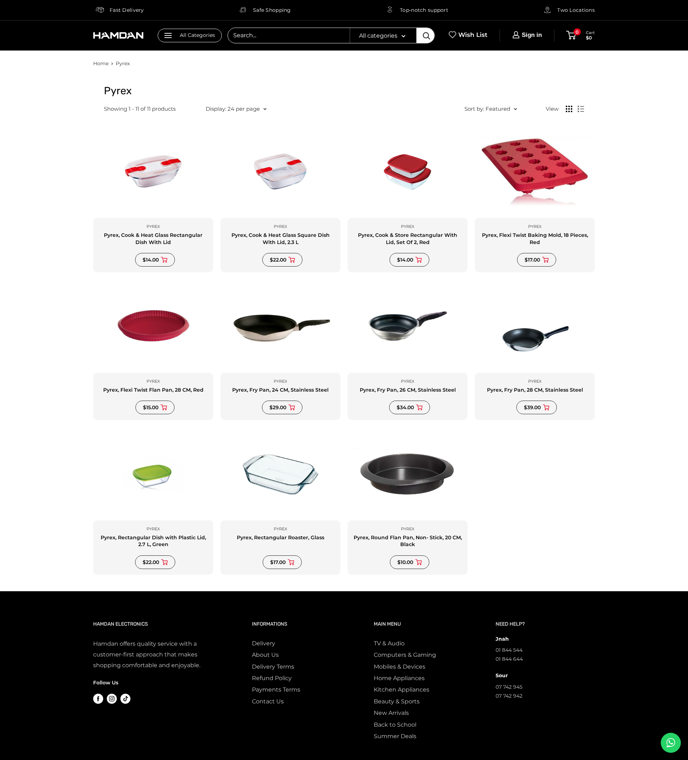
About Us (265, 654)
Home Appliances (399, 678)
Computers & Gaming (405, 654)
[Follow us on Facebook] (98, 698)
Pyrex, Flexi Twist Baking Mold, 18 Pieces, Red (535, 238)
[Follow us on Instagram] (112, 698)
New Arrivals (391, 712)
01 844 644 (509, 659)
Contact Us (268, 701)
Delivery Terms (273, 666)
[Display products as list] (581, 109)
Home (101, 63)
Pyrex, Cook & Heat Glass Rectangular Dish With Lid (153, 238)
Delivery (263, 643)
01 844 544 (509, 650)
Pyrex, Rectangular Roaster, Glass (280, 537)
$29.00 (277, 407)
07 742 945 (509, 687)
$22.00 (278, 260)
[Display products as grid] (569, 109)
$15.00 (150, 407)
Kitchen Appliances (401, 689)
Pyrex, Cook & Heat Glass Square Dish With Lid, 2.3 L (280, 238)
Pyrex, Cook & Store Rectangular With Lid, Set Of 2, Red (407, 238)
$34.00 (405, 407)
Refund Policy (272, 678)
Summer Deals (395, 736)
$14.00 (151, 260)
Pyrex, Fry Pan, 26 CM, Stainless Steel (408, 390)
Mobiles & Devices (399, 666)
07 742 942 (509, 696)
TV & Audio (389, 643)
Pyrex (123, 63)
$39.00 (532, 407)
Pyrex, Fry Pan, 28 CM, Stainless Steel (535, 390)
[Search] (425, 35)
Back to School (395, 724)
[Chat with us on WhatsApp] (671, 743)
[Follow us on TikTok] (125, 698)
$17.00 (532, 260)
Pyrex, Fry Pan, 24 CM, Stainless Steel (280, 390)
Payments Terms (276, 689)
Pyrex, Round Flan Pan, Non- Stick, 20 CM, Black (408, 541)
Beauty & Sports (397, 701)
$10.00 (405, 562)
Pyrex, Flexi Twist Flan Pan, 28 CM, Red (153, 390)
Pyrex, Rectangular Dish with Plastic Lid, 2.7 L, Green (153, 541)
